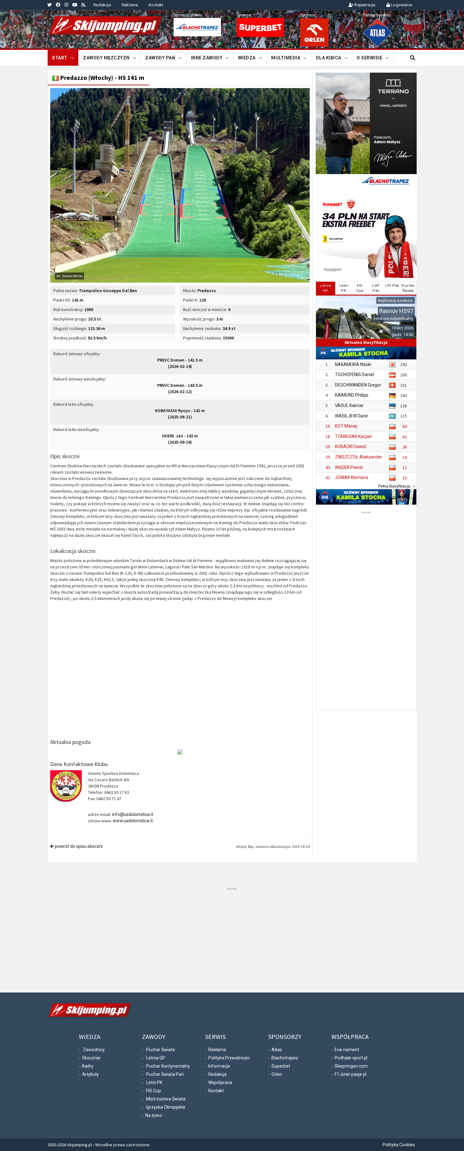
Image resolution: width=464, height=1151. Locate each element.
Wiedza (247, 57)
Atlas (276, 1049)
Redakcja (102, 5)
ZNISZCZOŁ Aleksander (358, 456)
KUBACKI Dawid (350, 446)
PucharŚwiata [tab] (408, 288)
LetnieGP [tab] (325, 288)
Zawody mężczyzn (106, 57)
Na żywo (153, 1115)
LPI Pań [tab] (392, 286)
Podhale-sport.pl (351, 1057)
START (60, 57)
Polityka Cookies (399, 1144)
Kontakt (156, 5)
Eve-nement (347, 1049)
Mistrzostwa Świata (166, 1098)
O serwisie (369, 57)
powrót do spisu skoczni (78, 846)
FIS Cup (153, 1090)
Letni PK (154, 1082)
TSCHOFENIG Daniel (354, 374)
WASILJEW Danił (351, 415)
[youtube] (74, 4)
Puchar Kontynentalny (168, 1066)
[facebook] (58, 4)
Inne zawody (207, 57)
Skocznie (91, 1057)
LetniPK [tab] (343, 288)
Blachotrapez (284, 1057)
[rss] (83, 4)
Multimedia (285, 57)
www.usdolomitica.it (133, 820)
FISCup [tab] (360, 288)
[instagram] (66, 4)
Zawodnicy (94, 1049)
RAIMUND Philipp (351, 395)
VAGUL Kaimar (349, 405)
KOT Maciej (346, 426)
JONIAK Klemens (351, 477)
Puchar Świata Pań (165, 1074)
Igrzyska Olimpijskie (165, 1107)
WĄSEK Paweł (349, 467)
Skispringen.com (351, 1066)
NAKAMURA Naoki (353, 364)
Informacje (219, 1066)
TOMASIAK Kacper (353, 436)
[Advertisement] (366, 609)
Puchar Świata (160, 1049)
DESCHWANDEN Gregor (358, 384)
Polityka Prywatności (229, 1057)
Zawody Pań (160, 57)
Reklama (130, 5)
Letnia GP (155, 1057)
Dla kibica (328, 57)
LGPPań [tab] (376, 288)
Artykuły (90, 1074)
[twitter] (49, 4)
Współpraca (220, 1082)
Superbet (280, 1066)
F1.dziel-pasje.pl (350, 1074)
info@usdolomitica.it (132, 814)
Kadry (87, 1066)
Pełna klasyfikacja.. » (396, 486)
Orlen (276, 1074)
